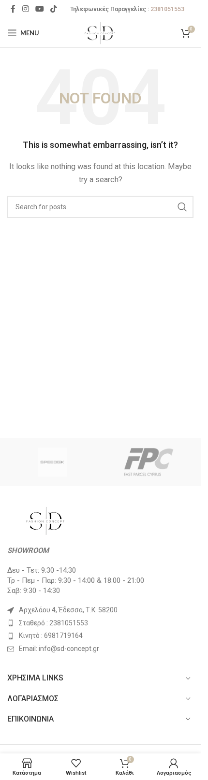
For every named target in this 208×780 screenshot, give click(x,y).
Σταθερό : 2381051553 (53, 623)
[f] (149, 462)
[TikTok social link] (53, 8)
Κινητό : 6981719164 (51, 635)
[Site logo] (100, 32)
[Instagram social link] (25, 8)
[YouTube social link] (39, 8)
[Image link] (46, 520)
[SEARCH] (182, 207)
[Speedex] (52, 462)
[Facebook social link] (13, 8)
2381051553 (167, 9)
